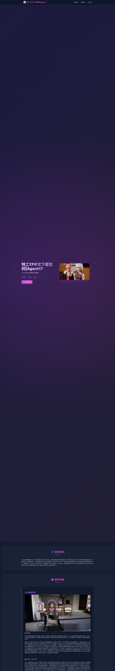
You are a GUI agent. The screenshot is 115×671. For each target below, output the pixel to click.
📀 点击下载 (27, 281)
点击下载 (90, 2)
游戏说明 (76, 2)
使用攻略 (83, 2)
